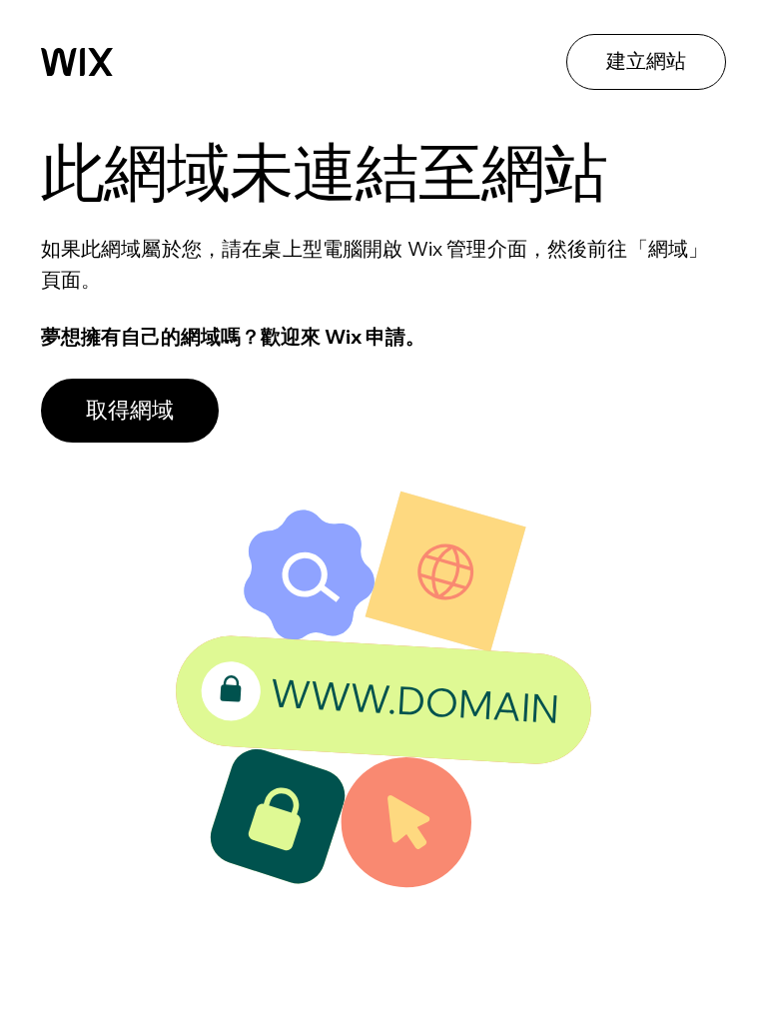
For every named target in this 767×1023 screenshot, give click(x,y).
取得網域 (130, 410)
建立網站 (646, 60)
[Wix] (77, 62)
